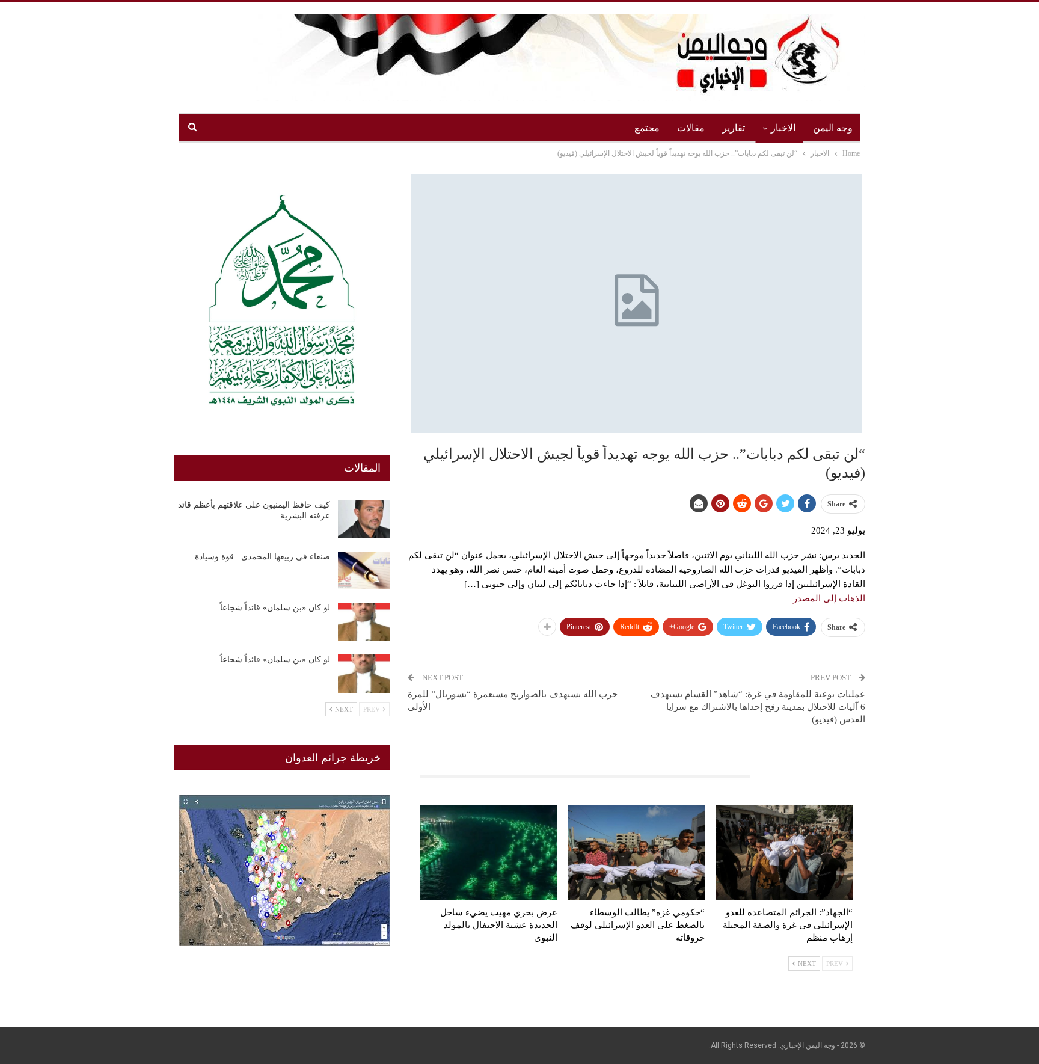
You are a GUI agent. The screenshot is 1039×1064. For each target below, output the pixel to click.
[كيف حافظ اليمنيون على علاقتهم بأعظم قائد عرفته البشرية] (364, 519)
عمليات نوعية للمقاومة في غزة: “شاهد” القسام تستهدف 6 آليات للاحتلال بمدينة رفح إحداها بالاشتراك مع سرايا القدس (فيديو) (758, 706)
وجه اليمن (833, 128)
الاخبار (783, 128)
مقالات (691, 128)
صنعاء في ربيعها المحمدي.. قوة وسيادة (262, 556)
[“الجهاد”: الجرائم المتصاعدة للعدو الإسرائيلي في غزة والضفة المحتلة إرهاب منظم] (784, 852)
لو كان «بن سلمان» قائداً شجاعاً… (271, 607)
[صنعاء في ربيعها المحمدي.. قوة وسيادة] (364, 571)
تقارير (733, 128)
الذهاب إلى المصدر (829, 598)
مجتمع (647, 128)
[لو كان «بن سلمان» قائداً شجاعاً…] (364, 622)
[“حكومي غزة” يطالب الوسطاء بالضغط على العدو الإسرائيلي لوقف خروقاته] (636, 852)
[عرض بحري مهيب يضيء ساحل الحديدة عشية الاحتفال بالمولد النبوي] (488, 852)
